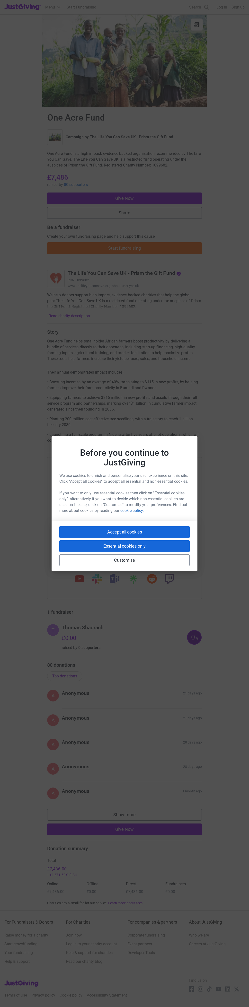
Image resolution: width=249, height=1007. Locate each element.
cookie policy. (132, 510)
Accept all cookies (124, 531)
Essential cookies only (124, 546)
